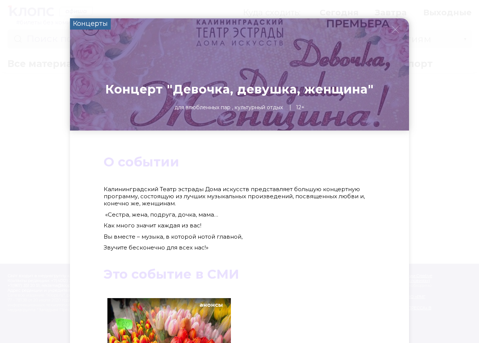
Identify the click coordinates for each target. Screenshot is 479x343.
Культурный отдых (259, 107)
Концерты (90, 23)
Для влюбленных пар (202, 107)
